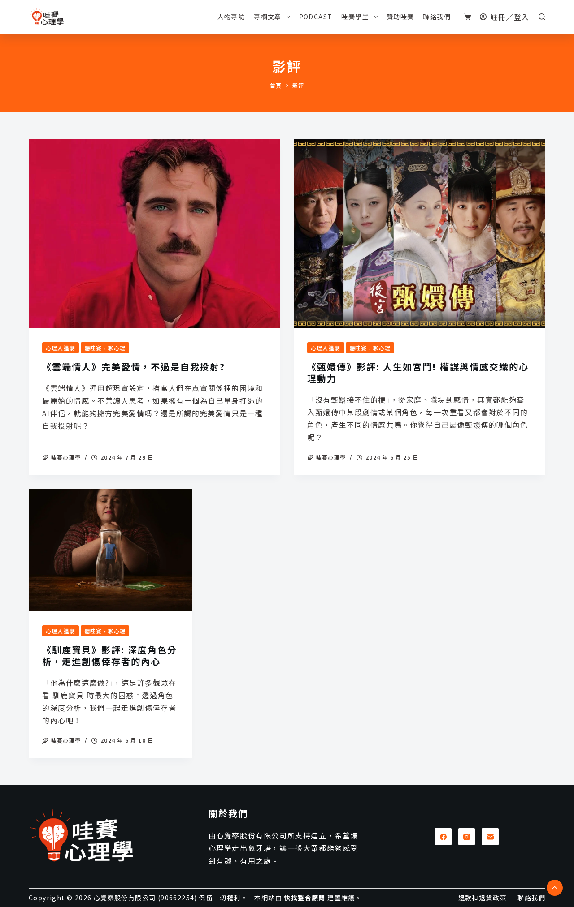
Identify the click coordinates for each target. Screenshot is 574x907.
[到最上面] (555, 888)
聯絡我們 (437, 16)
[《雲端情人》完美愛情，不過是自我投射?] (154, 233)
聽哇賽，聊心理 (105, 348)
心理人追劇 (60, 348)
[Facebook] (443, 836)
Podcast (316, 16)
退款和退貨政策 (482, 897)
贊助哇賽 (400, 16)
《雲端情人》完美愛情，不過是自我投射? (133, 366)
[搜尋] (542, 16)
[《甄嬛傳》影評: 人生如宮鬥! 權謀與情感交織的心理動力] (419, 233)
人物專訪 (231, 16)
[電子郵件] (490, 836)
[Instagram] (466, 836)
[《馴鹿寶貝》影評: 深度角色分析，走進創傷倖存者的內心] (110, 550)
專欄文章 (268, 16)
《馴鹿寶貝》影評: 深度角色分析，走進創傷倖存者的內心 (109, 655)
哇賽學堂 (355, 16)
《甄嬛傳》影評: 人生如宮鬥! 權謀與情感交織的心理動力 (418, 372)
